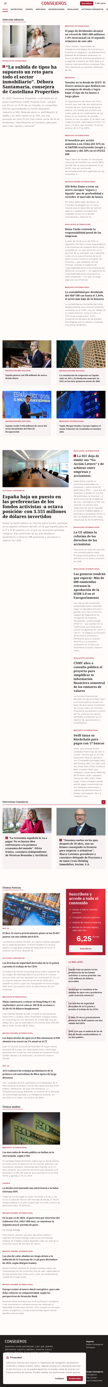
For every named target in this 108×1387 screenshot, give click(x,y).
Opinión (6, 1183)
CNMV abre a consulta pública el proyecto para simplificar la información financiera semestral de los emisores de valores (89, 677)
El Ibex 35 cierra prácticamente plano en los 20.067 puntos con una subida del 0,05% (31, 935)
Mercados (70, 78)
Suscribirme (87, 3)
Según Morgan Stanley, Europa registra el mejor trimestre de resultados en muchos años (80, 428)
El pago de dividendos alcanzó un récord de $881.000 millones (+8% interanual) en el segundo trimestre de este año (85, 36)
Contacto (90, 1347)
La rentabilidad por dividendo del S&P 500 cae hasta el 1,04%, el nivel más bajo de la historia (84, 295)
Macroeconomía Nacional (18, 371)
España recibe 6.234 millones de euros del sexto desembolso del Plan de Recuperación (26, 428)
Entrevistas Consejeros (15, 61)
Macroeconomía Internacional (80, 182)
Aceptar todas (75, 1378)
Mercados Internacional (77, 26)
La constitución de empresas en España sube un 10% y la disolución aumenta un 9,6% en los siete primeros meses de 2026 (79, 378)
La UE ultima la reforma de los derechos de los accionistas (85, 538)
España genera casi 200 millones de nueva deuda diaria (26, 376)
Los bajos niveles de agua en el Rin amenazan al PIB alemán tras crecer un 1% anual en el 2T (31, 1039)
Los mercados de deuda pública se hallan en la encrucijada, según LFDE (28, 1154)
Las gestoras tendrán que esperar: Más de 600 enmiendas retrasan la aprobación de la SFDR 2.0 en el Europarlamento (89, 586)
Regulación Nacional (84, 658)
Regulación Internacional (78, 224)
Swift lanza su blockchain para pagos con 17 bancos (89, 739)
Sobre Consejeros (94, 1344)
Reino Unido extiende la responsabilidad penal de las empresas (83, 232)
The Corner (91, 1377)
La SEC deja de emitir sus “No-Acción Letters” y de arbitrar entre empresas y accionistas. (89, 466)
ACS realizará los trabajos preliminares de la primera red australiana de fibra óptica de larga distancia (29, 1074)
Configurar (59, 1378)
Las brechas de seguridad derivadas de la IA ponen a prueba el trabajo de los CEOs (31, 964)
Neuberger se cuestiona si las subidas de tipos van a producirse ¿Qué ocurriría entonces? (85, 992)
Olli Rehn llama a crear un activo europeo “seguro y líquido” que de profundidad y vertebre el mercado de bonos (84, 191)
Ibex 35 (6, 928)
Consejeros (91, 1374)
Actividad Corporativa (14, 491)
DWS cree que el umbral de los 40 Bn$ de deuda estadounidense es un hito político (85, 1034)
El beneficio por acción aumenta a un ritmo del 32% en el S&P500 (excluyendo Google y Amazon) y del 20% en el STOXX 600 (85, 147)
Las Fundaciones (94, 1380)
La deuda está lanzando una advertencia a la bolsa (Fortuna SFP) (30, 1189)
